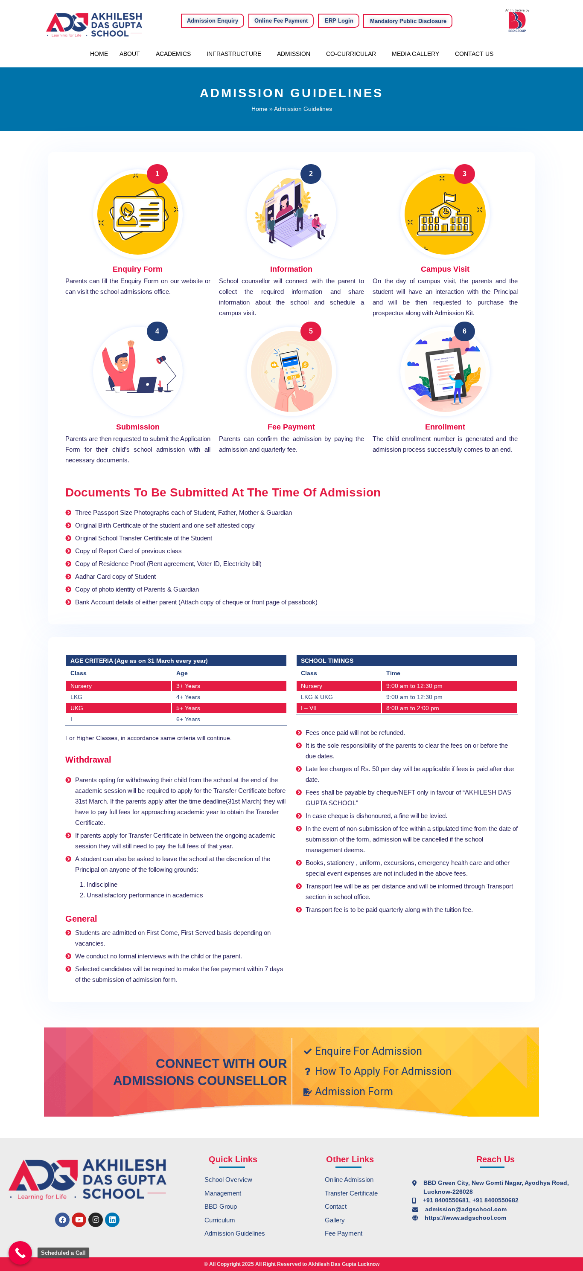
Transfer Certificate (351, 1193)
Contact (336, 1206)
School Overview (228, 1179)
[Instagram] (95, 1220)
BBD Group (220, 1206)
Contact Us (474, 53)
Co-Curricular (351, 53)
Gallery (335, 1220)
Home (99, 53)
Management (222, 1193)
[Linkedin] (112, 1220)
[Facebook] (62, 1220)
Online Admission (349, 1179)
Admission (293, 53)
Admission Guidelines (234, 1233)
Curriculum (219, 1220)
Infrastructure (234, 53)
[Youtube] (79, 1220)
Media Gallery (415, 53)
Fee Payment (343, 1233)
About (130, 53)
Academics (173, 53)
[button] (131, 54)
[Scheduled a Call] (20, 1253)
